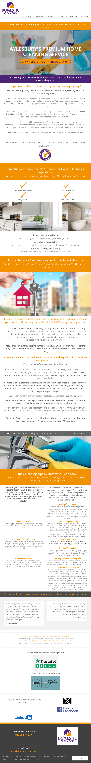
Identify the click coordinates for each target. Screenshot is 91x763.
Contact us (84, 16)
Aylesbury (26, 16)
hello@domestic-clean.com (24, 751)
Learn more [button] (37, 759)
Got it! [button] (80, 758)
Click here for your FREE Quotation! (45, 62)
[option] (45, 206)
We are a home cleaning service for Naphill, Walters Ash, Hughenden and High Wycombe (45, 643)
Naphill (73, 16)
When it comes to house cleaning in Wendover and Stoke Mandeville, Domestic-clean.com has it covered (45, 641)
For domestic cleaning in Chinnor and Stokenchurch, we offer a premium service (45, 636)
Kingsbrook (40, 16)
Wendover (52, 16)
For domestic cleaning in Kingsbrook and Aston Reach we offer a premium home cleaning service (45, 639)
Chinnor (63, 16)
